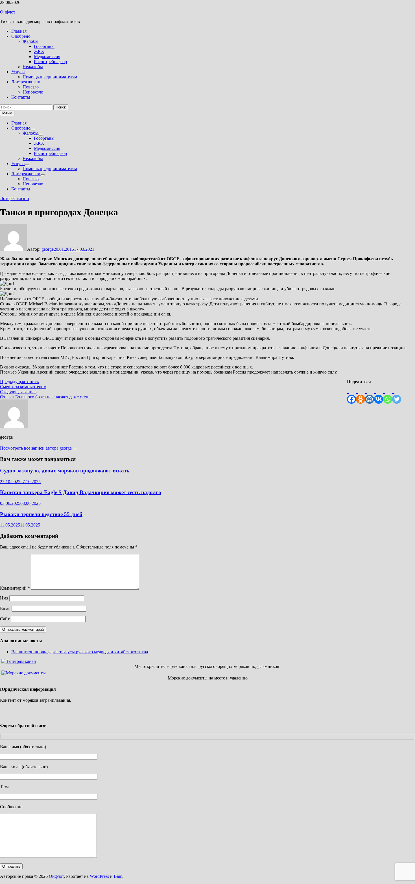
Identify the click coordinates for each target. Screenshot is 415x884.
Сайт (5, 618)
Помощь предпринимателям (50, 76)
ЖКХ (39, 51)
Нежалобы (33, 66)
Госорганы (44, 46)
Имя (4, 598)
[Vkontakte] (378, 394)
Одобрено (20, 36)
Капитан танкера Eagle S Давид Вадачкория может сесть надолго (80, 492)
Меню (7, 113)
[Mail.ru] (369, 394)
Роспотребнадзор (50, 61)
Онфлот (7, 12)
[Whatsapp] (387, 394)
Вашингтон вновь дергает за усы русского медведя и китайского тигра (79, 651)
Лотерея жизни (25, 81)
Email (5, 608)
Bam (118, 876)
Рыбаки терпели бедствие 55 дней (41, 514)
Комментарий (15, 588)
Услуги (18, 71)
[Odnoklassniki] (360, 394)
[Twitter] (396, 394)
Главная (19, 31)
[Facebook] (351, 394)
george (48, 249)
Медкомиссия (47, 56)
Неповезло (33, 92)
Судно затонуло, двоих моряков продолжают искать (64, 471)
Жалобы (30, 41)
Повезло (31, 87)
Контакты (20, 97)
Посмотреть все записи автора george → (38, 448)
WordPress (99, 876)
